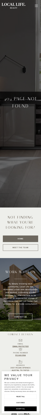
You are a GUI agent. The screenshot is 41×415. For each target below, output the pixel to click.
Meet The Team (20, 247)
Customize (20, 402)
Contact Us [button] (20, 317)
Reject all (20, 396)
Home (20, 239)
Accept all (20, 409)
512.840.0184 (20, 355)
